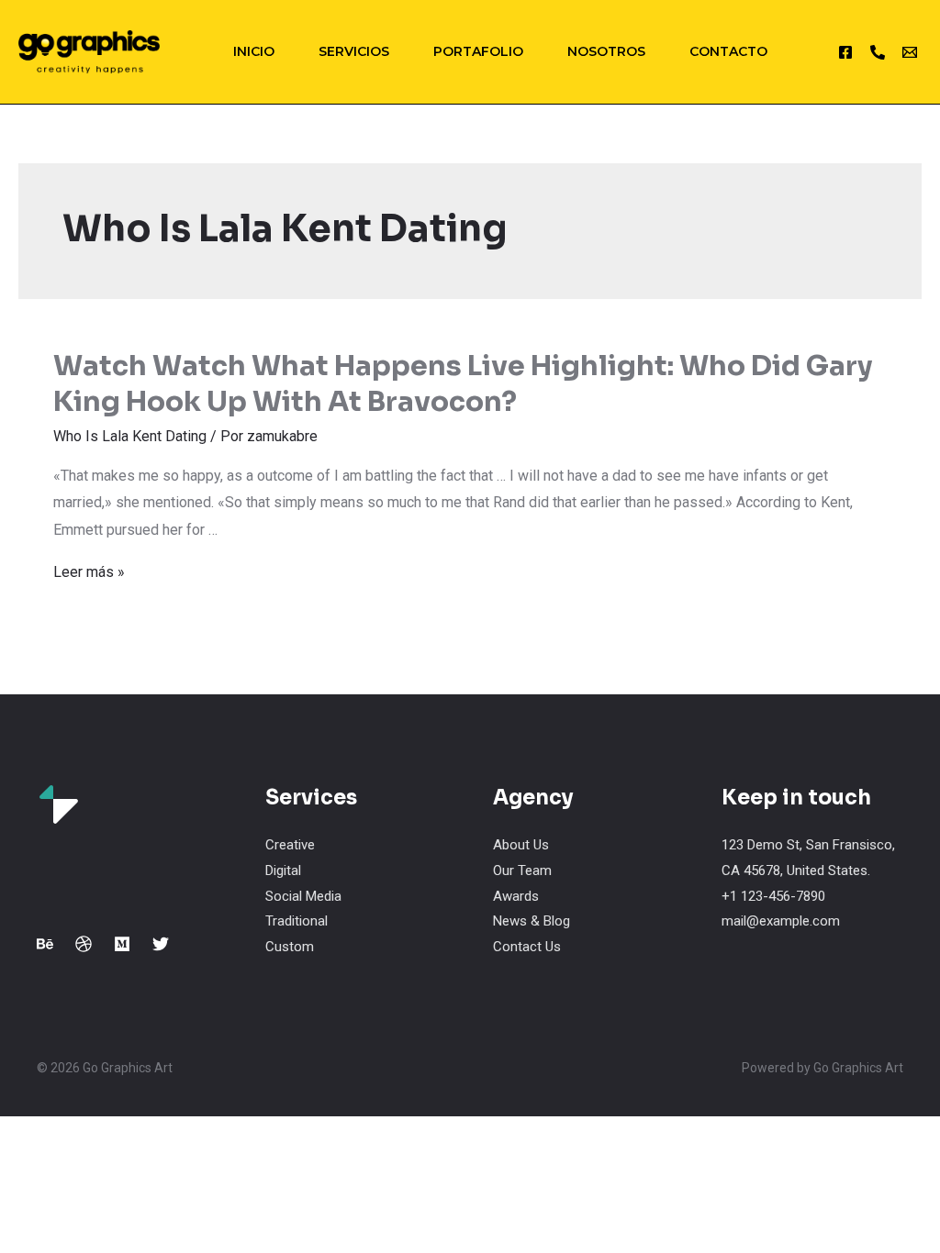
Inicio (253, 51)
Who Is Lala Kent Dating (130, 436)
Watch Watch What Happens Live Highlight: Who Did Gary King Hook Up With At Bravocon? (462, 384)
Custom (289, 946)
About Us (521, 845)
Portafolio (478, 51)
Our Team (522, 870)
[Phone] (878, 52)
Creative (290, 845)
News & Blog (531, 921)
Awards (516, 896)
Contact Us (527, 946)
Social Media (303, 896)
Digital (283, 870)
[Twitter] (160, 944)
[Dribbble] (83, 944)
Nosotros (606, 51)
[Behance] (45, 944)
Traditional (296, 921)
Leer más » (89, 572)
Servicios (354, 51)
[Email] (910, 52)
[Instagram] (845, 52)
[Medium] (122, 944)
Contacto (728, 51)
